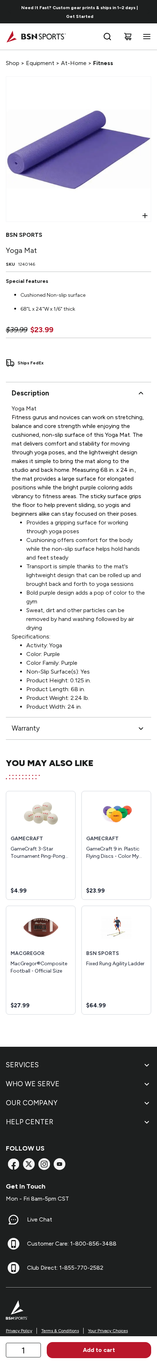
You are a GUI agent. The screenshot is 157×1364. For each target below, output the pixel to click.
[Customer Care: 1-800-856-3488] (13, 1243)
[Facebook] (13, 1164)
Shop (12, 63)
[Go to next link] (149, 11)
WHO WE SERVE (33, 1084)
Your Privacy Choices (108, 1330)
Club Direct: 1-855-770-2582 (65, 1267)
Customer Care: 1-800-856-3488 (71, 1243)
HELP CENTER (29, 1122)
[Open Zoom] (145, 215)
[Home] (36, 36)
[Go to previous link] (10, 11)
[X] (29, 1164)
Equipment (40, 63)
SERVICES (22, 1065)
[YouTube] (59, 1164)
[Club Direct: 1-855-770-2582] (13, 1268)
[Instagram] (44, 1164)
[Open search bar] (107, 36)
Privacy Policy (19, 1330)
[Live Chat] (13, 1219)
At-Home (74, 63)
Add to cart (99, 1349)
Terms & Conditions (60, 1330)
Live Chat (39, 1219)
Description (30, 393)
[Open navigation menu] (145, 36)
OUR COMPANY (31, 1103)
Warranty (26, 728)
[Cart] (127, 36)
